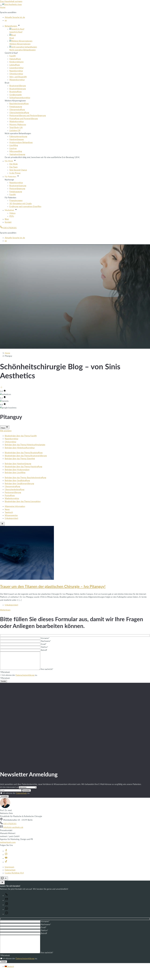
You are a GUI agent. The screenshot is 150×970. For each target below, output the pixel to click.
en (6, 20)
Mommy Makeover (17, 125)
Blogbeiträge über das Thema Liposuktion (23, 501)
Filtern (3, 428)
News (7, 509)
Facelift (12, 56)
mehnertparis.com (8, 842)
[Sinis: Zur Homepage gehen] (12, 5)
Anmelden (26, 790)
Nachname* (46, 641)
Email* (43, 644)
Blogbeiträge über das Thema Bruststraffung (24, 453)
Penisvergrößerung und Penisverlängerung (27, 116)
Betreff (44, 650)
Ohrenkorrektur (16, 74)
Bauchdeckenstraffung (19, 104)
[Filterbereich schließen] (2, 524)
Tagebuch (9, 512)
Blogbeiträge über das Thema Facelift (21, 436)
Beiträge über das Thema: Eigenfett (20, 459)
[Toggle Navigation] (1, 5)
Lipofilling (13, 145)
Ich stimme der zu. (16, 793)
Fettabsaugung (15, 107)
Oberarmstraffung (17, 110)
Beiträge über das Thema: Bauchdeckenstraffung (25, 478)
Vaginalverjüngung (17, 154)
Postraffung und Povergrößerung (23, 119)
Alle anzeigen (5, 431)
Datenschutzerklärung (25, 675)
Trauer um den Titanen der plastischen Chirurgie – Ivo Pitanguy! (52, 587)
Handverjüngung (16, 139)
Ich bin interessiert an (9, 787)
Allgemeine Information (15, 506)
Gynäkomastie (15, 95)
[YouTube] (6, 858)
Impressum (9, 867)
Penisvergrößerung (13, 492)
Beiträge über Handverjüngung (18, 464)
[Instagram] (6, 855)
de (15, 17)
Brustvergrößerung (17, 86)
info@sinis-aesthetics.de (13, 827)
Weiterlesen (5, 610)
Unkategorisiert (11, 518)
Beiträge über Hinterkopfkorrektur (20, 448)
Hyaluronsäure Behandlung (21, 143)
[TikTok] (6, 862)
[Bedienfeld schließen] (2, 882)
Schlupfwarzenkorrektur (19, 98)
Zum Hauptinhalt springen (11, 1)
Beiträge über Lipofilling (15, 473)
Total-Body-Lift (16, 128)
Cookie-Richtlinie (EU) (14, 873)
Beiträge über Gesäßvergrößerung (19, 484)
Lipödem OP (14, 131)
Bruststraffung (15, 92)
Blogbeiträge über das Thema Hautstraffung (23, 467)
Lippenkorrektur (16, 68)
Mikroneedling (15, 151)
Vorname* (45, 638)
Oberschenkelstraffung (19, 113)
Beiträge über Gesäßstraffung (17, 481)
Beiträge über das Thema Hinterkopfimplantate (25, 445)
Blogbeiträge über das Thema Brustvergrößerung (26, 456)
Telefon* (44, 647)
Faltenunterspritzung (18, 137)
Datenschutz (21, 793)
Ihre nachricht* (47, 669)
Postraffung (10, 496)
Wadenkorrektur (16, 122)
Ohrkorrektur (10, 442)
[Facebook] (6, 851)
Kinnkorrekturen (16, 62)
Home (2, 7)
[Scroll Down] (1, 388)
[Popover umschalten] (4, 878)
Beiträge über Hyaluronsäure (17, 470)
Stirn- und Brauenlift (18, 77)
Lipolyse (13, 148)
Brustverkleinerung (17, 89)
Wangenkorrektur (17, 80)
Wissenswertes (11, 515)
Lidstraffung (14, 65)
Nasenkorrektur (16, 71)
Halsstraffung (15, 59)
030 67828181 (10, 228)
